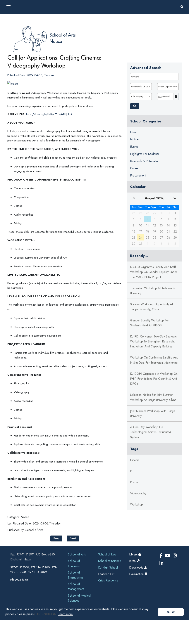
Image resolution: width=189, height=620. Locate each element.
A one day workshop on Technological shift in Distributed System (150, 432)
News (134, 132)
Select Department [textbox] (167, 86)
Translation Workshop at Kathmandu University (152, 290)
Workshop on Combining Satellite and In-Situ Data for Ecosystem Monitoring (154, 360)
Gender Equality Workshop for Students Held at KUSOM (149, 323)
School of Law (107, 554)
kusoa (134, 482)
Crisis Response (108, 580)
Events (134, 147)
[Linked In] (161, 563)
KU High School (108, 567)
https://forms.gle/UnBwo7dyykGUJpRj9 (49, 114)
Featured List (106, 574)
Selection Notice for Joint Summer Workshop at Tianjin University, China (153, 397)
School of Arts (62, 34)
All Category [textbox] (137, 96)
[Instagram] (175, 555)
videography (138, 493)
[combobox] (141, 86)
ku (131, 471)
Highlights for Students (144, 154)
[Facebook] (161, 555)
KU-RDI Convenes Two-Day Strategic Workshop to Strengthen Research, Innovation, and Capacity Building (153, 341)
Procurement (138, 175)
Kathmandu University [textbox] (141, 86)
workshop (136, 504)
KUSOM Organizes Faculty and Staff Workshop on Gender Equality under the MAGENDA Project (153, 272)
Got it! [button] (171, 612)
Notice (55, 41)
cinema (134, 460)
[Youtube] (168, 555)
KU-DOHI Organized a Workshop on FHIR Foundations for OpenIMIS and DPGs (154, 379)
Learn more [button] (65, 614)
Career (134, 168)
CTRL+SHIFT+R (45, 614)
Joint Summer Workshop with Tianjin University (152, 413)
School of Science (109, 561)
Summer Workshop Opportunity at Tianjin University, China (151, 306)
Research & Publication (144, 161)
